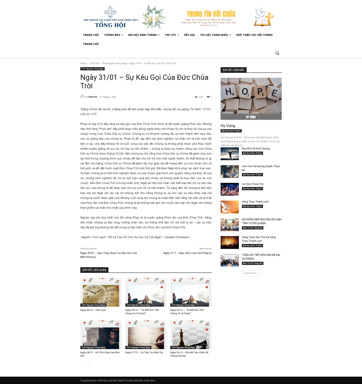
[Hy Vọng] (251, 100)
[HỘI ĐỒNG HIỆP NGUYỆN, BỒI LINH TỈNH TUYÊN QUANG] (230, 224)
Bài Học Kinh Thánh (231, 130)
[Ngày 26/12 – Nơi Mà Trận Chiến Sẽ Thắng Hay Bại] (191, 334)
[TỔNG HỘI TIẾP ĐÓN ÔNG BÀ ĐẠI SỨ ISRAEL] (230, 260)
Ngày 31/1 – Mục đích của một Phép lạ (187, 253)
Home (83, 63)
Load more (250, 273)
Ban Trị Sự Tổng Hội (252, 227)
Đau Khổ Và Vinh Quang (256, 148)
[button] (277, 53)
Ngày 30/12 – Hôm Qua (93, 310)
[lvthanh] (82, 97)
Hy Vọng (228, 125)
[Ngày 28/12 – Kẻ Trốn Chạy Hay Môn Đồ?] (101, 334)
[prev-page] (82, 364)
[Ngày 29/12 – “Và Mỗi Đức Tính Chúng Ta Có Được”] (146, 292)
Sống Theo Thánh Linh (255, 201)
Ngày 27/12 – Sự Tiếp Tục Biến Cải (144, 352)
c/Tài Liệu (94, 63)
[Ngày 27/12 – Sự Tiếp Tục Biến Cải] (146, 334)
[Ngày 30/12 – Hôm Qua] (101, 292)
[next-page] (88, 364)
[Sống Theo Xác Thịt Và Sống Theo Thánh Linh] (230, 242)
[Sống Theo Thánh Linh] (230, 207)
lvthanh (92, 96)
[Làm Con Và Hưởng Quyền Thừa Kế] (230, 171)
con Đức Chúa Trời (252, 183)
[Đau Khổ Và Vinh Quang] (230, 153)
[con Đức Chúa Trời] (230, 189)
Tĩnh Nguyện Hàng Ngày (114, 63)
